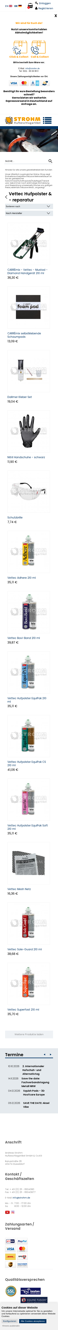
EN (6, 6)
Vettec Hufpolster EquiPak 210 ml (26, 699)
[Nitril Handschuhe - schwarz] (28, 431)
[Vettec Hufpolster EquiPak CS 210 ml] (28, 736)
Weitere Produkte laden (29, 1034)
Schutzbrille (15, 517)
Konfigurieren (9, 1321)
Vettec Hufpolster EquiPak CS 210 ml (26, 763)
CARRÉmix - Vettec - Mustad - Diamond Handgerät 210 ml (27, 271)
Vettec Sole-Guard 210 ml (24, 949)
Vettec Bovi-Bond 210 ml (23, 638)
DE (16, 6)
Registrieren (45, 8)
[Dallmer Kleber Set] (28, 371)
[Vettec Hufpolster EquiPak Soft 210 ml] (28, 800)
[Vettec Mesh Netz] (28, 863)
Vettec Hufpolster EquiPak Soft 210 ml (27, 827)
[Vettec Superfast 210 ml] (28, 984)
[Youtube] (7, 1213)
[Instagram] (12, 1213)
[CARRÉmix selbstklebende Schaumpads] (28, 308)
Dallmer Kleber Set (19, 397)
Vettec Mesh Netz (19, 889)
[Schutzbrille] (28, 492)
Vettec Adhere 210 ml (21, 578)
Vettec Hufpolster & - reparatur (30, 197)
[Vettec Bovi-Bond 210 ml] (28, 612)
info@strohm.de (32, 68)
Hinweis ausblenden (11, 1326)
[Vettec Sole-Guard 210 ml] (28, 923)
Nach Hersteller (14, 213)
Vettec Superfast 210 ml (23, 1009)
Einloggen (45, 3)
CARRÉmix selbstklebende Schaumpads (24, 335)
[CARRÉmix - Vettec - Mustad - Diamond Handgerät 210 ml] (28, 244)
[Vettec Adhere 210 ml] (28, 552)
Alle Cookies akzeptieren (33, 1321)
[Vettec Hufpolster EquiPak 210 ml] (28, 672)
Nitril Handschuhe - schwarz (26, 457)
